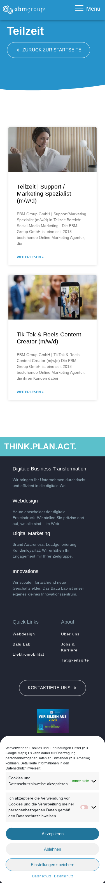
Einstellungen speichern (52, 864)
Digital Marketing (31, 533)
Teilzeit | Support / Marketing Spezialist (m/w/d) (44, 193)
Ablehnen (52, 849)
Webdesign (25, 501)
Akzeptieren (53, 833)
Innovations (25, 571)
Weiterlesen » (30, 257)
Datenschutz (41, 876)
